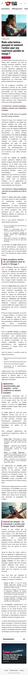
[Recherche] (21, 3)
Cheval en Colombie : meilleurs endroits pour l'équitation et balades (14, 108)
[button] (24, 639)
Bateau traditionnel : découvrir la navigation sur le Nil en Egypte (14, 191)
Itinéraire (7, 652)
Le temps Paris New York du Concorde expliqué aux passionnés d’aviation (12, 657)
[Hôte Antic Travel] (11, 3)
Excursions (6, 57)
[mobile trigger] (3, 3)
